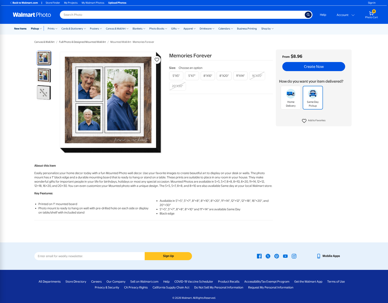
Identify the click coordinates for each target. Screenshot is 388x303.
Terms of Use (336, 281)
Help (323, 15)
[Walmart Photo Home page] (32, 15)
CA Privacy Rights (136, 287)
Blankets (137, 28)
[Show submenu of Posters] (101, 28)
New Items (20, 28)
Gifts (174, 28)
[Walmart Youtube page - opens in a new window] (285, 256)
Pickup (35, 28)
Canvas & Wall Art (116, 28)
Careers (96, 281)
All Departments (50, 281)
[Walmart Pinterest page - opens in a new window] (276, 256)
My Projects (71, 2)
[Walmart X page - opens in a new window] (268, 256)
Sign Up (168, 256)
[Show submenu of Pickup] (42, 28)
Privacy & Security (107, 287)
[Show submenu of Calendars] (232, 28)
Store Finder (53, 2)
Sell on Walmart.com (144, 281)
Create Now (314, 66)
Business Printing (247, 28)
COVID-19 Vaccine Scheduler (193, 281)
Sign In (371, 2)
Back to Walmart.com (25, 2)
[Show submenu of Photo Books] (166, 28)
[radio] (44, 58)
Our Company (115, 281)
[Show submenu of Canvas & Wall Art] (127, 28)
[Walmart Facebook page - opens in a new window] (259, 256)
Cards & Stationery (72, 28)
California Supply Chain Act (171, 287)
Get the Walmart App (308, 281)
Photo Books (156, 28)
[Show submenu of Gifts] (178, 28)
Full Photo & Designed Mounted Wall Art (82, 41)
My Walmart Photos (93, 2)
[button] (313, 121)
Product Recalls (228, 281)
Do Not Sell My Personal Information (218, 287)
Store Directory (75, 281)
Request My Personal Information (270, 287)
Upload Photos (117, 2)
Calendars (224, 28)
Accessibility (252, 281)
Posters (94, 28)
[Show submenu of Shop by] (272, 28)
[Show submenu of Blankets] (144, 28)
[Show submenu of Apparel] (194, 28)
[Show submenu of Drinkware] (213, 28)
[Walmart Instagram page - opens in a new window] (294, 256)
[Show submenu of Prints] (56, 28)
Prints (51, 28)
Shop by (266, 28)
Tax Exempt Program (275, 281)
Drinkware (206, 28)
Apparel (188, 28)
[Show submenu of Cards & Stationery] (85, 28)
